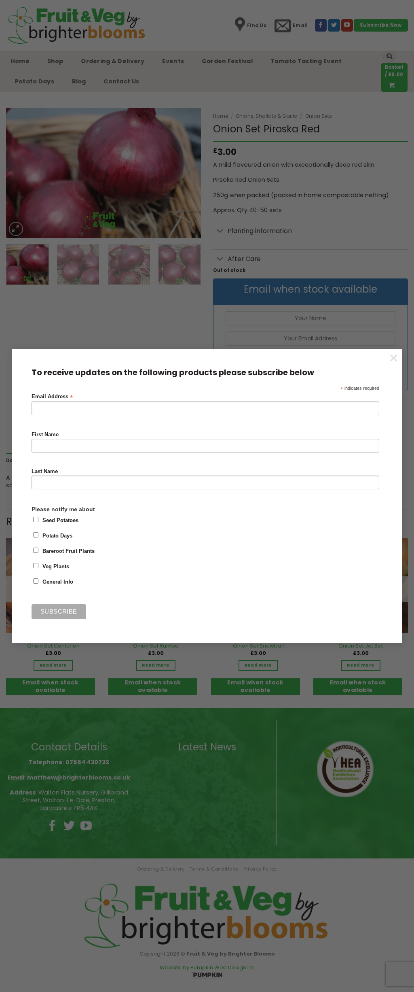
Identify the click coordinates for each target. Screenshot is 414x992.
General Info (57, 582)
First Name (45, 435)
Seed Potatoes (60, 520)
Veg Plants (55, 566)
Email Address (52, 396)
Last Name (45, 471)
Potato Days (57, 536)
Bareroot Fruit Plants (68, 551)
